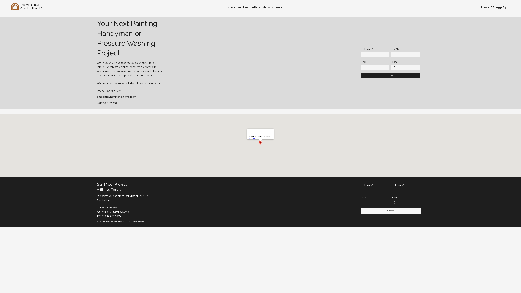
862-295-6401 (500, 7)
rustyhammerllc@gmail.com (120, 96)
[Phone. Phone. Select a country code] (395, 67)
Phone (394, 62)
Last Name (397, 49)
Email (364, 62)
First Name (367, 49)
